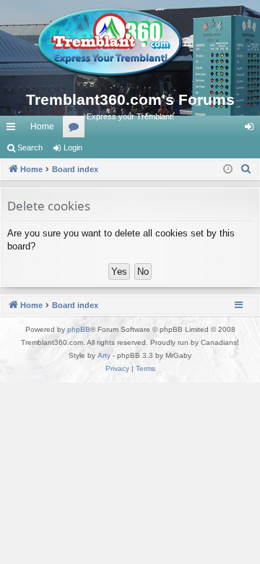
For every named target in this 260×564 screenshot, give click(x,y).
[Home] (130, 43)
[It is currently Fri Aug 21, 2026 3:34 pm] (228, 169)
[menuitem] (246, 169)
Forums (76, 129)
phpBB (78, 329)
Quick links (14, 129)
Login (73, 147)
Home (42, 126)
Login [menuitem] (252, 129)
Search (30, 147)
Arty (104, 355)
